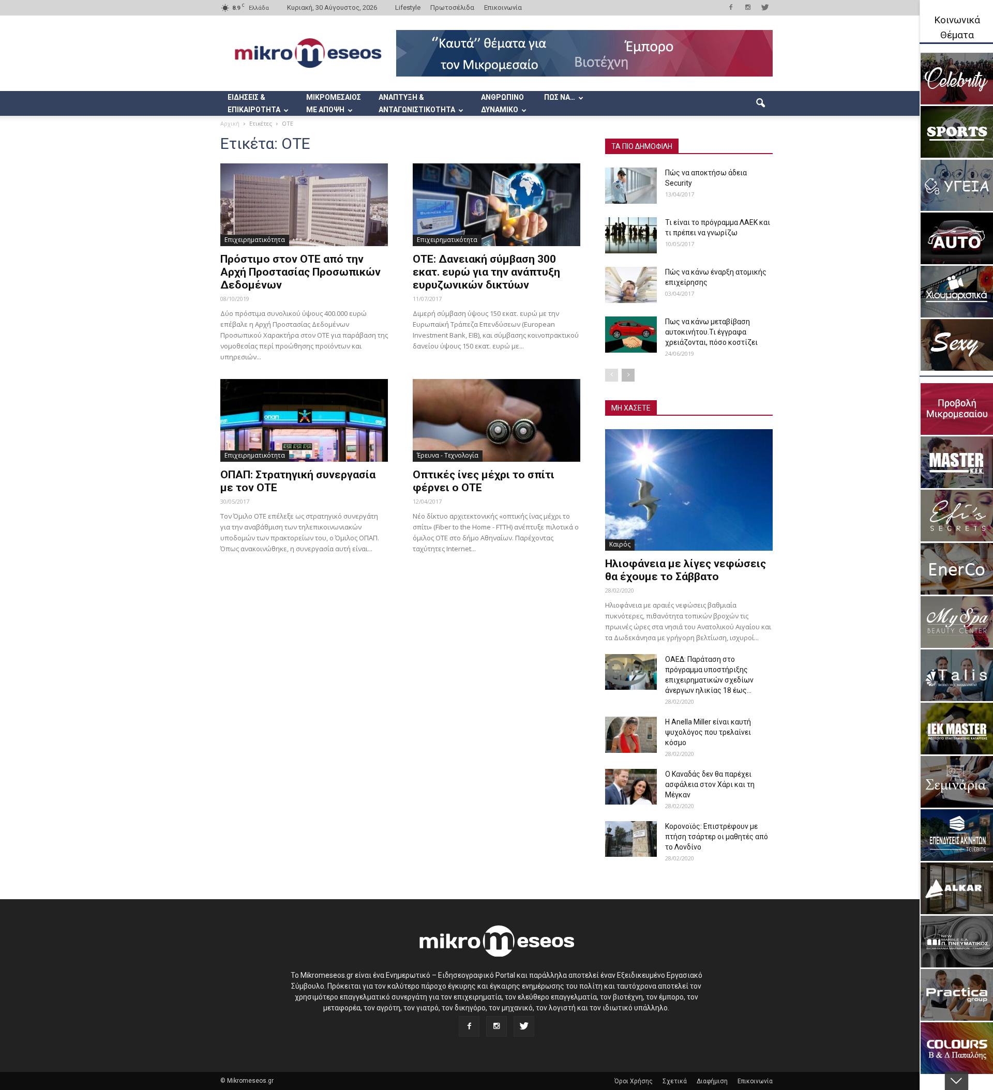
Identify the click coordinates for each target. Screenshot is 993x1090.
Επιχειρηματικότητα (254, 239)
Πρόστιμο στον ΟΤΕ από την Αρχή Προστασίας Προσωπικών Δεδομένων (300, 272)
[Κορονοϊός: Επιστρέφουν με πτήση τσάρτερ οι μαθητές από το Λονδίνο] (631, 839)
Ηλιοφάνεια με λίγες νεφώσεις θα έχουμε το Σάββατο (685, 570)
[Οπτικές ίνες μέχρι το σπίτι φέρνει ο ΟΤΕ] (496, 420)
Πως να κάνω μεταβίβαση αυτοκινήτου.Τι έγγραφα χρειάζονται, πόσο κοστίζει (711, 331)
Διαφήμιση (712, 1081)
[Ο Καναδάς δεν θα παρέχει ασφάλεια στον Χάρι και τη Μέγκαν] (631, 787)
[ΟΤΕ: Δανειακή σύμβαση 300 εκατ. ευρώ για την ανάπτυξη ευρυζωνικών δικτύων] (496, 204)
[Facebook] (731, 7)
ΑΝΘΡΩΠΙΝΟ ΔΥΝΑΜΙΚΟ (502, 103)
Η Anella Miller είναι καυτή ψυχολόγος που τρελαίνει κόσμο (708, 732)
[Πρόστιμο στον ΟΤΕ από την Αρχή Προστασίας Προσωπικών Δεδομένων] (304, 204)
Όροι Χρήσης (633, 1081)
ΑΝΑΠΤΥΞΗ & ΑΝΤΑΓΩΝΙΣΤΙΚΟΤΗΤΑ (417, 103)
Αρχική (229, 123)
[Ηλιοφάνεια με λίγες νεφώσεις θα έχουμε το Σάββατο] (689, 490)
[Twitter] (765, 7)
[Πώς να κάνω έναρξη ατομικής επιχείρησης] (631, 285)
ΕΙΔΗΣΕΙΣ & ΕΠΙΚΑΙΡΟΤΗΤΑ (254, 103)
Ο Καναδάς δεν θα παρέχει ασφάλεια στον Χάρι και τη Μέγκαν (710, 784)
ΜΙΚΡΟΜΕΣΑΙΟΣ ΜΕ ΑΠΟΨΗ (333, 103)
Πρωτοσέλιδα (452, 7)
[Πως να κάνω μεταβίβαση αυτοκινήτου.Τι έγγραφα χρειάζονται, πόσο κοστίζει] (631, 334)
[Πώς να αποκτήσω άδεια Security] (631, 186)
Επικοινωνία (503, 7)
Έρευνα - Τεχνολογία (447, 455)
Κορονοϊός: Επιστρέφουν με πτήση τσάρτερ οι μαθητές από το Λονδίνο (716, 836)
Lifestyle (407, 7)
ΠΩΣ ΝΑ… (559, 97)
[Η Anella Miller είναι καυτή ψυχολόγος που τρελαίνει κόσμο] (631, 735)
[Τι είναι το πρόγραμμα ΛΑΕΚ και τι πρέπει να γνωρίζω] (631, 235)
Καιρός (619, 544)
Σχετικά (675, 1081)
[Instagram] (748, 7)
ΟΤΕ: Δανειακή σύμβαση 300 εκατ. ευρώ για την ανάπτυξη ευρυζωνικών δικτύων (486, 272)
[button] (760, 103)
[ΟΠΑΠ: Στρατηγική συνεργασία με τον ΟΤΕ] (304, 420)
